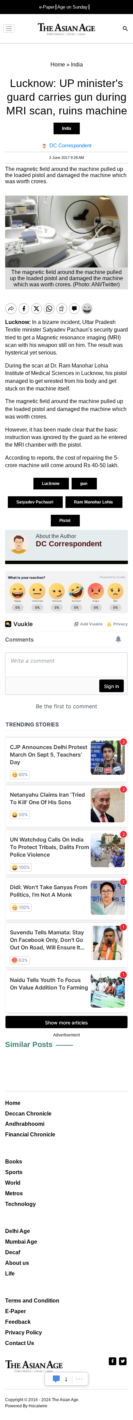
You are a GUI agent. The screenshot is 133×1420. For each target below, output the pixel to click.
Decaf (12, 1252)
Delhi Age (17, 1231)
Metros (14, 1193)
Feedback (18, 1322)
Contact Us (19, 1343)
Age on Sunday (72, 7)
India (66, 128)
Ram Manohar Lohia (94, 502)
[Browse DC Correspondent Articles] (19, 543)
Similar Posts (29, 1044)
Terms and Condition (32, 1301)
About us (17, 1263)
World (12, 1183)
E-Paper (15, 1311)
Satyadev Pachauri (35, 502)
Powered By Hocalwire (26, 1406)
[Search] (125, 29)
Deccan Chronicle (28, 1114)
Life (10, 1273)
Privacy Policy (23, 1332)
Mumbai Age (21, 1242)
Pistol (65, 520)
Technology (20, 1204)
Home (12, 1103)
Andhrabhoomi (24, 1124)
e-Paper (47, 7)
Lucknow (51, 483)
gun (84, 483)
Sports (14, 1172)
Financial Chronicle (30, 1134)
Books (13, 1161)
